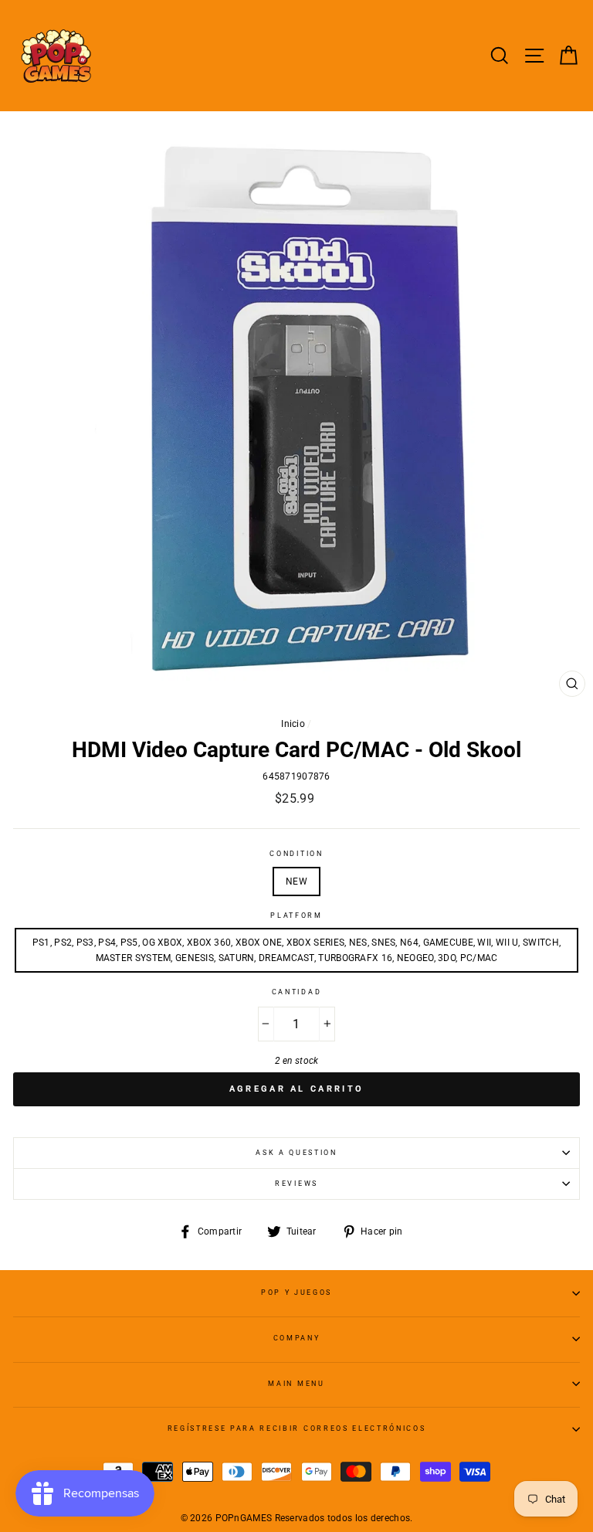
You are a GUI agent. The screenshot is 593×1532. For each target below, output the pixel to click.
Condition (296, 854)
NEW (296, 881)
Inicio (293, 723)
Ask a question (296, 1153)
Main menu (296, 1384)
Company (296, 1338)
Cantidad (296, 992)
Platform (296, 915)
